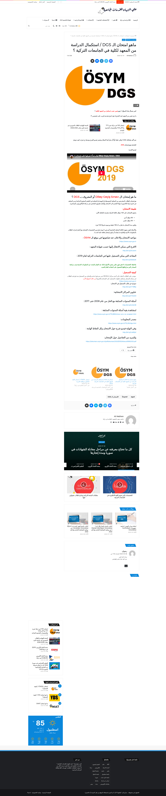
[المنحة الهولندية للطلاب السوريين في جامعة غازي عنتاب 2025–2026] (95, 127)
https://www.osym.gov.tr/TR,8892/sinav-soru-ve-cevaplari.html (114, 314)
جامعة (102, 771)
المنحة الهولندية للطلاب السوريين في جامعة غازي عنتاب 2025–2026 (41, 640)
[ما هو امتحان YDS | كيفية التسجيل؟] (54, 697)
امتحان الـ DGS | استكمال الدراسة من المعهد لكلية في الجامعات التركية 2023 (102, 381)
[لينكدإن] (102, 61)
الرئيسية (135, 20)
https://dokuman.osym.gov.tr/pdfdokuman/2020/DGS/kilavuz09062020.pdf (111, 341)
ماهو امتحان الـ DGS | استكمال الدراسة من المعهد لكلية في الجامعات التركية (125, 381)
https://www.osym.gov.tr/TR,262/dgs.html (122, 323)
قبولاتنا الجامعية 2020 (65, 20)
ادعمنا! (54, 20)
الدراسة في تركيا (124, 20)
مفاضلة (96, 780)
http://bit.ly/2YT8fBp (129, 287)
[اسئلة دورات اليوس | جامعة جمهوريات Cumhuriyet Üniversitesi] (125, 518)
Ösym (124, 397)
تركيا (91, 767)
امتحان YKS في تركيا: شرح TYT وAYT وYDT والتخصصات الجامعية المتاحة (114, 128)
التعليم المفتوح (96, 764)
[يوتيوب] (113, 422)
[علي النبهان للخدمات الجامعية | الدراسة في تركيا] (116, 10)
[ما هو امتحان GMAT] (54, 706)
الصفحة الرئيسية (51, 2)
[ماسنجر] (97, 61)
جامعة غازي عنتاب (105, 777)
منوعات (45, 20)
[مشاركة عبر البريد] (92, 61)
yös (103, 764)
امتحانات (90, 20)
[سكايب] (96, 405)
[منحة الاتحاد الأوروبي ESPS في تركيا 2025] (54, 650)
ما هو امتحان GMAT (42, 703)
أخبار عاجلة (42, 2)
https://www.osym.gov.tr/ (127, 241)
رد (126, 566)
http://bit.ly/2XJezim (129, 250)
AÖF (108, 764)
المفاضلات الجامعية (102, 20)
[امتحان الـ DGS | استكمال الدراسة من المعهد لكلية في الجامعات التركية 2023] (102, 372)
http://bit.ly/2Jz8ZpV (129, 332)
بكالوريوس (97, 767)
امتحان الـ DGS (112, 397)
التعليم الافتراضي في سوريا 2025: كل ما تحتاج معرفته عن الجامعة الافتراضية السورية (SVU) (90, 2)
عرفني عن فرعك (105, 780)
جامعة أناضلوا (96, 771)
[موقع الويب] (122, 422)
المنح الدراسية (78, 20)
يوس (91, 784)
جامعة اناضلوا (96, 774)
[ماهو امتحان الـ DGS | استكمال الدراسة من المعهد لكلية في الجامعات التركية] (125, 372)
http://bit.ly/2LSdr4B (129, 305)
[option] (101, 451)
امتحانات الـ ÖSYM (118, 36)
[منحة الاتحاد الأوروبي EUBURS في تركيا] (54, 658)
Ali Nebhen (130, 55)
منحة (96, 784)
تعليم (114, 20)
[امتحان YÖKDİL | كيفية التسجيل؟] (54, 689)
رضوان (124, 551)
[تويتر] (106, 61)
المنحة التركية (106, 767)
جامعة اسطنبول (105, 774)
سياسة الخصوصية (32, 2)
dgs (132, 397)
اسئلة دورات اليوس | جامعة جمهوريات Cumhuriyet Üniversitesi (128, 528)
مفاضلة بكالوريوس (104, 784)
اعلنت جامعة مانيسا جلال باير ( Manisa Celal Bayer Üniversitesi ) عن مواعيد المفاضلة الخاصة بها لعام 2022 (101, 529)
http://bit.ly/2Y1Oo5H (129, 296)
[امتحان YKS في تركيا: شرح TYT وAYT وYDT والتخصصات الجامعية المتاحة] (131, 127)
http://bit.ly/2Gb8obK (129, 260)
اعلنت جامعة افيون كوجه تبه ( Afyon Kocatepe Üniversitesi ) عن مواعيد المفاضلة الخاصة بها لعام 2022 (77, 529)
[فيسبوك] (111, 61)
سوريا (96, 777)
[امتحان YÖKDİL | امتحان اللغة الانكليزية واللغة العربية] (78, 372)
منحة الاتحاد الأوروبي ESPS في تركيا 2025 (101, 451)
